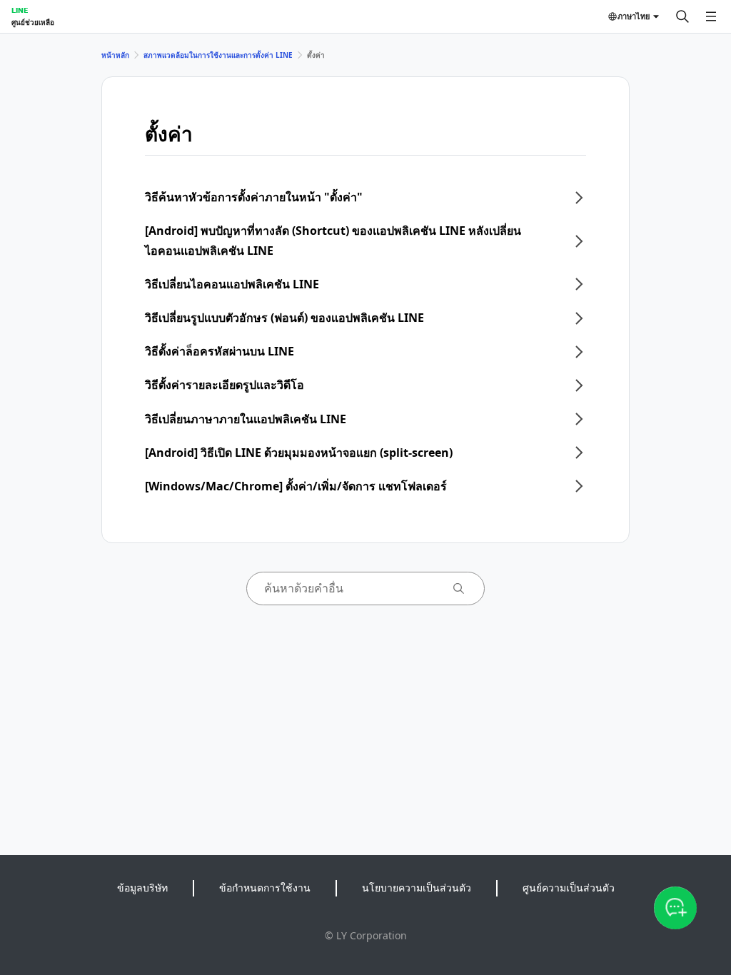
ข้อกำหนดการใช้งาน (265, 887)
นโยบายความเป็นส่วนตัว (416, 887)
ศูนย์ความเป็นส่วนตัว (569, 887)
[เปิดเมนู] (711, 16)
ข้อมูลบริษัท (142, 887)
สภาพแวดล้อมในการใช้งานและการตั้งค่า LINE (218, 55)
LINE (19, 10)
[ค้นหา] (682, 16)
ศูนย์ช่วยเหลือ (32, 22)
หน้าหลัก (115, 55)
